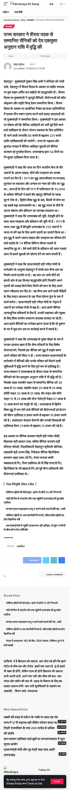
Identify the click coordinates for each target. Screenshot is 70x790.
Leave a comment (54, 574)
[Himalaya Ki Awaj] (24, 4)
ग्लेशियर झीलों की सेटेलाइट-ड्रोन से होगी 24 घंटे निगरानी (33, 492)
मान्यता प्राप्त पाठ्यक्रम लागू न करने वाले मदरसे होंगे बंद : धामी (35, 508)
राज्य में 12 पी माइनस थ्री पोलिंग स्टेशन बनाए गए (30, 722)
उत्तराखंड (9, 26)
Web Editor (18, 64)
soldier (21, 546)
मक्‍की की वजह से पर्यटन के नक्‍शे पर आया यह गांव (31, 717)
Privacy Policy (14, 783)
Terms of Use (34, 783)
